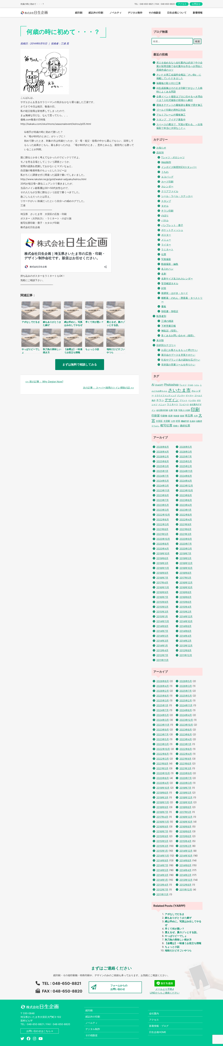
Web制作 (166, 162)
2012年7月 (162, 655)
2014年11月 (162, 621)
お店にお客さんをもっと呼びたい (179, 350)
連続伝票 (185, 425)
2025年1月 (162, 471)
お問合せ (196, 4)
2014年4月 (185, 635)
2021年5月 (162, 534)
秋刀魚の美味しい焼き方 (178, 939)
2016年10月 (186, 587)
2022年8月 (185, 514)
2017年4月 (162, 582)
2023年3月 (162, 509)
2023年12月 (186, 485)
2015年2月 (185, 611)
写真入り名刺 (184, 410)
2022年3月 (162, 524)
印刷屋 (156, 415)
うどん (196, 385)
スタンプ (166, 201)
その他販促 (91, 1035)
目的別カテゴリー (166, 345)
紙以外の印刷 (92, 1016)
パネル (165, 220)
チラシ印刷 (167, 210)
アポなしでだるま (174, 914)
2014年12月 (186, 616)
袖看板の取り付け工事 (168, 83)
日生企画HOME (157, 1032)
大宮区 (159, 421)
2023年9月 (162, 495)
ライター (166, 244)
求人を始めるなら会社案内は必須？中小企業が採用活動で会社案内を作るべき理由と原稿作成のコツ (179, 66)
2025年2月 (185, 466)
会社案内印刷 (162, 410)
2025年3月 (162, 466)
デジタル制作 (92, 1029)
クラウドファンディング (165, 395)
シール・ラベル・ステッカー (177, 196)
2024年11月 (186, 471)
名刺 (163, 273)
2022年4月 (185, 519)
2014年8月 (185, 626)
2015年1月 (162, 616)
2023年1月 (185, 509)
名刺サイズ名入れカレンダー (177, 278)
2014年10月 (186, 621)
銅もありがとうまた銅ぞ (178, 917)
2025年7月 (185, 456)
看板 (163, 306)
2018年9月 (162, 572)
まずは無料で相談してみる (79, 364)
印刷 (195, 409)
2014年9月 (162, 626)
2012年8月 (185, 650)
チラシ (160, 400)
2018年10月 (186, 567)
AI (153, 384)
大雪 (173, 421)
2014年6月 (185, 631)
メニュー (166, 239)
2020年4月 (162, 548)
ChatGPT (159, 385)
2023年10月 (186, 490)
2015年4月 (185, 606)
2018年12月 (186, 563)
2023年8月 (185, 495)
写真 (175, 410)
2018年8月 (185, 572)
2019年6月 (162, 558)
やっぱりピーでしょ (176, 935)
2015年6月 (185, 601)
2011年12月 (185, 655)
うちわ (165, 171)
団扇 (182, 416)
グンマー (181, 395)
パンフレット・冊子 (172, 225)
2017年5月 (185, 577)
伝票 (163, 254)
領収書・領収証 (169, 311)
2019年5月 (185, 558)
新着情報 (198, 12)
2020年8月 (162, 543)
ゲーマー (190, 395)
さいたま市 (179, 390)
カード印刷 (167, 181)
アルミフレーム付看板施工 (171, 114)
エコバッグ (167, 176)
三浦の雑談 (167, 320)
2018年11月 (162, 567)
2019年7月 (185, 553)
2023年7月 (162, 500)
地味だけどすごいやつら (178, 950)
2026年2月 (162, 456)
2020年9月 (185, 538)
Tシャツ (183, 385)
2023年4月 (185, 504)
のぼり (165, 215)
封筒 (163, 288)
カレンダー (167, 186)
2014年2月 (185, 640)
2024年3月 (162, 485)
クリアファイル (169, 191)
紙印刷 (89, 1010)
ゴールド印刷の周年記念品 (171, 109)
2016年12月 (186, 582)
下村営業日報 (168, 325)
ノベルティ (91, 1022)
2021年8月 (162, 529)
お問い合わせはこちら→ (39, 1031)
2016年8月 (185, 592)
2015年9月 (162, 601)
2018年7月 (162, 577)
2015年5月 (162, 606)
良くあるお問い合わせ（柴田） (178, 335)
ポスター (166, 234)
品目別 (160, 152)
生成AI (192, 421)
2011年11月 (162, 660)
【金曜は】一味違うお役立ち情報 (183, 943)
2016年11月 (162, 587)
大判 (196, 416)
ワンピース (184, 404)
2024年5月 (162, 480)
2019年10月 (162, 553)
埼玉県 (189, 415)
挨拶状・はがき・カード (174, 293)
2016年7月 (162, 597)
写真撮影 (166, 259)
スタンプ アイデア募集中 (171, 119)
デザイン (172, 400)
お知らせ (161, 147)
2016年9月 (162, 592)
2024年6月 (185, 475)
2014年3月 (162, 640)
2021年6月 (185, 529)
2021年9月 (185, 524)
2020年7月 (185, 543)
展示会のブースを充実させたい (178, 354)
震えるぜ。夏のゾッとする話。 (182, 932)
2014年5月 (162, 635)
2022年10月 (163, 514)
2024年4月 (185, 480)
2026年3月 (185, 451)
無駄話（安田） (169, 330)
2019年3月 (162, 563)
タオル (165, 205)
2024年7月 (162, 475)
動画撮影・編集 (169, 264)
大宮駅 (166, 421)
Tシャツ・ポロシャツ (173, 157)
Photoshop (171, 384)
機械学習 (185, 421)
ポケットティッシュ (172, 230)
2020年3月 (185, 548)
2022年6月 (162, 519)
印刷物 (163, 415)
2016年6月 (185, 597)
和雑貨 (176, 416)
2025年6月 (162, 461)
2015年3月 (162, 611)
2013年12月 (186, 645)
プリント (183, 400)
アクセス (182, 4)
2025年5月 (185, 461)
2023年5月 (162, 504)
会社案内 (154, 1013)
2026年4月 (162, 451)
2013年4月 (162, 650)
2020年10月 (163, 538)
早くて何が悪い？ (174, 928)
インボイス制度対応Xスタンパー (179, 167)
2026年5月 (185, 446)
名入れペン (167, 268)
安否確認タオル (169, 283)
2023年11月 (162, 490)
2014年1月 (162, 645)
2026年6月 (162, 446)
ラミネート (167, 249)
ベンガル (192, 400)
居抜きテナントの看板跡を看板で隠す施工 (179, 104)
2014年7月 (162, 631)
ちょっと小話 (172, 946)
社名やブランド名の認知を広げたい (180, 359)
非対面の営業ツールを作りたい (178, 364)
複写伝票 (166, 425)
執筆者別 (161, 316)
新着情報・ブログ (159, 1025)
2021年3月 (185, 534)
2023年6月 (185, 500)
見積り (176, 426)
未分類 (160, 340)
